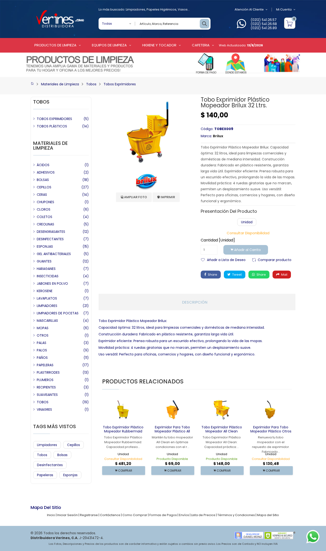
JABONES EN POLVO (52, 283)
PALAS (41, 342)
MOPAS (42, 328)
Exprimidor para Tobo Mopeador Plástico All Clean (172, 431)
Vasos (183, 9)
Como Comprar (134, 515)
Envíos (184, 515)
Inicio (51, 515)
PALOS (42, 350)
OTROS (42, 335)
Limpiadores (135, 9)
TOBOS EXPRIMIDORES (54, 118)
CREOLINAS (45, 224)
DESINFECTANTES (50, 239)
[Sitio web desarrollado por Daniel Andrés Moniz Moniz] (248, 535)
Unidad (246, 222)
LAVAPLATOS (47, 298)
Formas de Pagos (163, 515)
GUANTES (44, 261)
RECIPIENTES (46, 387)
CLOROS (43, 209)
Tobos (91, 84)
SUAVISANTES (47, 394)
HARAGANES (46, 268)
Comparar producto (274, 259)
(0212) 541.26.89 (264, 28)
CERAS (42, 194)
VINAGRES (44, 409)
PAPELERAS (45, 365)
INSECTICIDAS (47, 276)
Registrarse (89, 515)
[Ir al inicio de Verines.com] (32, 84)
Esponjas (70, 475)
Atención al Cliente (249, 9)
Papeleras (45, 475)
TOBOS (42, 402)
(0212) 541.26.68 (264, 24)
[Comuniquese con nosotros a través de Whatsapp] (241, 26)
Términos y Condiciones (236, 515)
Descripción (194, 302)
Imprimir (167, 197)
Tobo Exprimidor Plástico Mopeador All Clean (221, 429)
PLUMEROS (45, 379)
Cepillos (73, 444)
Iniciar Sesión (67, 515)
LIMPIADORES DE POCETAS (58, 313)
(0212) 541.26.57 (264, 20)
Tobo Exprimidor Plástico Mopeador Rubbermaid (123, 429)
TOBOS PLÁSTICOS (52, 126)
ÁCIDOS (43, 165)
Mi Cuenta (284, 9)
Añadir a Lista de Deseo (226, 259)
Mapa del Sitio (268, 515)
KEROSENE (45, 291)
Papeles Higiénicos (161, 9)
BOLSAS (43, 179)
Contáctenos (110, 515)
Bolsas (62, 455)
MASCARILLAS (47, 320)
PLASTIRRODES (48, 372)
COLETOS (44, 216)
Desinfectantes (50, 465)
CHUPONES (45, 202)
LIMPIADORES (47, 305)
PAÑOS (42, 357)
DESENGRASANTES (51, 231)
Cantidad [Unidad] (218, 240)
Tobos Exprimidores (120, 84)
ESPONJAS (45, 246)
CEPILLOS (44, 187)
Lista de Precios (203, 515)
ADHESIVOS (46, 172)
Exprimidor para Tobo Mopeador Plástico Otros (270, 429)
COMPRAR (124, 471)
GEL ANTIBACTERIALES (54, 253)
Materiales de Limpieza (60, 84)
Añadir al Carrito (247, 249)
